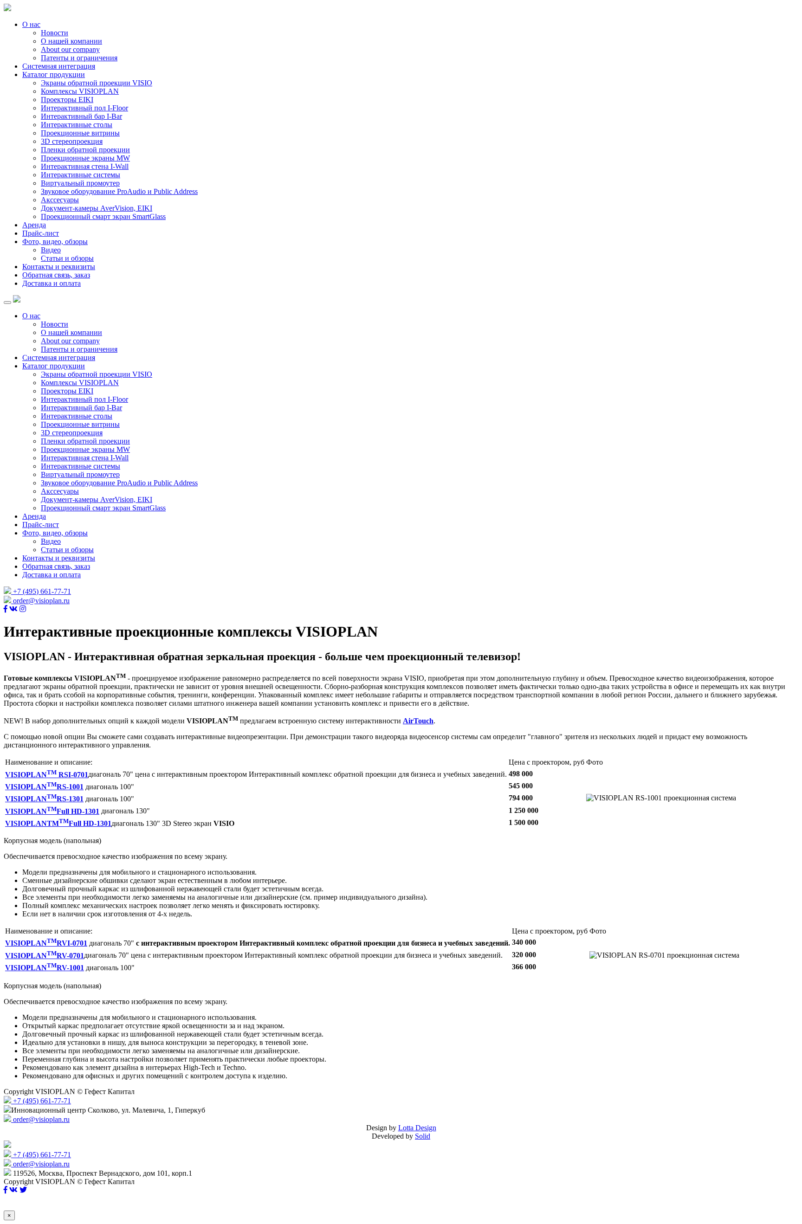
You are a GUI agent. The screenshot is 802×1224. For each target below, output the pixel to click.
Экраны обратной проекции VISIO (96, 83)
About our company (70, 49)
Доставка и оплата (51, 283)
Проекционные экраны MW (85, 158)
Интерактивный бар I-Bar (81, 116)
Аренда (34, 225)
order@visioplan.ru (40, 601)
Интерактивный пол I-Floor (84, 108)
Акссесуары (60, 200)
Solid (422, 1136)
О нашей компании (71, 41)
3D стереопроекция (72, 141)
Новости (54, 33)
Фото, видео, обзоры (55, 241)
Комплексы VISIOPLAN (80, 91)
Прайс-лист (40, 233)
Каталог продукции (53, 74)
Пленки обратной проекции (85, 150)
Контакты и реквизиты (58, 267)
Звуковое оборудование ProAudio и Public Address (119, 191)
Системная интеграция (58, 66)
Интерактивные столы (76, 125)
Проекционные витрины (80, 133)
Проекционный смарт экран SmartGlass (103, 216)
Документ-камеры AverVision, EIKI (96, 208)
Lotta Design (417, 1128)
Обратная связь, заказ (56, 275)
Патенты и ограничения (79, 58)
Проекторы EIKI (67, 99)
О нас (31, 24)
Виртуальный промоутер (80, 183)
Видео (51, 250)
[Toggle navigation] (7, 302)
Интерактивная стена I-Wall (85, 166)
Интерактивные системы (80, 175)
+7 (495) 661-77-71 (41, 591)
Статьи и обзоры (67, 258)
